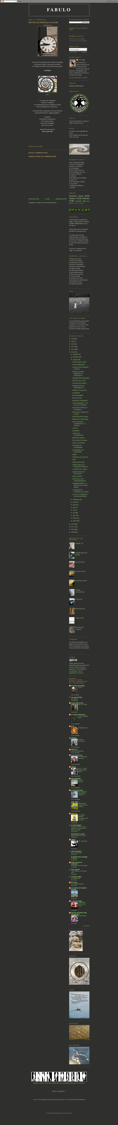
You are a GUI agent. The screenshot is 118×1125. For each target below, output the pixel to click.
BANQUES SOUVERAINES (80, 400)
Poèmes (85, 198)
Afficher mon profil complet (78, 77)
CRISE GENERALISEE (78, 364)
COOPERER (75, 431)
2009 (72, 532)
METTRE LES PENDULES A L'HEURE (43, 22)
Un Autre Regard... (76, 825)
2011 (72, 527)
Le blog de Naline (76, 877)
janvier (75, 521)
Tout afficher (86, 926)
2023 (72, 341)
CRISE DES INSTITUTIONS (80, 416)
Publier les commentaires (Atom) (47, 202)
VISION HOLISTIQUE (78, 462)
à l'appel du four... (83, 728)
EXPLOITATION (77, 398)
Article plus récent (34, 199)
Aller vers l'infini (82, 704)
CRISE (74, 459)
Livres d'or (74, 813)
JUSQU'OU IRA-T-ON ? (79, 380)
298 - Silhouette (82, 841)
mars (74, 515)
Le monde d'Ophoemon (78, 714)
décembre (76, 354)
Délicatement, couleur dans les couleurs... (82, 805)
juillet (74, 505)
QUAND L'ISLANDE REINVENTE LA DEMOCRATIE (78, 373)
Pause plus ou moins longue (79, 865)
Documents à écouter (77, 203)
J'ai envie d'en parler (77, 790)
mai (74, 510)
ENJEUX (74, 454)
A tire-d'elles (74, 802)
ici (48, 94)
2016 (72, 344)
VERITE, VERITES (77, 476)
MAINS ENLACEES (79, 609)
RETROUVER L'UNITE (80, 581)
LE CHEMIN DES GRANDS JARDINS (79, 888)
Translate (84, 52)
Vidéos (72, 198)
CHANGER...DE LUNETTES (80, 457)
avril (74, 513)
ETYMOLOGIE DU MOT (79, 362)
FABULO (59, 9)
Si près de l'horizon (76, 755)
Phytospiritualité (76, 778)
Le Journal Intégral (76, 901)
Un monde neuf (75, 878)
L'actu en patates (76, 851)
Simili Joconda (82, 916)
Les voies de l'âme (76, 697)
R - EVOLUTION (78, 618)
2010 (72, 529)
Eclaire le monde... (80, 780)
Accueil (47, 199)
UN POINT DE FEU (79, 571)
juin (74, 507)
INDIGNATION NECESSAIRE (80, 378)
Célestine (74, 738)
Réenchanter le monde (78, 834)
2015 (72, 347)
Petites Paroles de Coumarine (76, 863)
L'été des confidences (81, 740)
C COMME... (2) (78, 543)
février (75, 518)
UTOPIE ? (75, 428)
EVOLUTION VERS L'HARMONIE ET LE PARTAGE (78, 423)
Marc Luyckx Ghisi (47, 131)
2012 (72, 524)
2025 (72, 339)
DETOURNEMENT (77, 395)
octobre (75, 359)
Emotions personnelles (78, 686)
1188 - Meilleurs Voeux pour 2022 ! (79, 871)
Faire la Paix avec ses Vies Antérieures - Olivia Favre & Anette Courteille (78, 828)
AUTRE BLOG (78, 599)
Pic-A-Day (74, 882)
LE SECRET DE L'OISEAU (79, 469)
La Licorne (81, 60)
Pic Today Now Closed (77, 884)
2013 (72, 352)
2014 (72, 349)
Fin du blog (74, 858)
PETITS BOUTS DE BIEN (79, 440)
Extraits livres (76, 195)
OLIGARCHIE (76, 393)
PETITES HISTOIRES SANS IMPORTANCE (79, 913)
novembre (76, 357)
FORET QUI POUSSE (78, 443)
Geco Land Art (75, 869)
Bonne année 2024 (76, 853)
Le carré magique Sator (83, 716)
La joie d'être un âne (77, 703)
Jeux (88, 201)
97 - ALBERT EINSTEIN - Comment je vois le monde (83, 817)
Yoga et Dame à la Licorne (78, 835)
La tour (80, 687)
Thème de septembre (77, 751)
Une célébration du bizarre (82, 757)
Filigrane (73, 767)
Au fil (72, 726)
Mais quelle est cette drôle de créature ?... (82, 793)
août (74, 502)
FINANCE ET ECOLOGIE (79, 390)
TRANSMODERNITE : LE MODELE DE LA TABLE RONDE (80, 485)
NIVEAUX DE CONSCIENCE (80, 419)
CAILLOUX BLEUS (79, 562)
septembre (76, 499)
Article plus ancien (61, 199)
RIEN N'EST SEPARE (78, 438)
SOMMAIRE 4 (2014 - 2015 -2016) (81, 904)
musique (78, 201)
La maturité (74, 699)
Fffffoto (73, 839)
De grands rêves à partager (79, 857)
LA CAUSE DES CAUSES (79, 383)
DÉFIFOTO (74, 749)
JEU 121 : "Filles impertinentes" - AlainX (82, 770)
